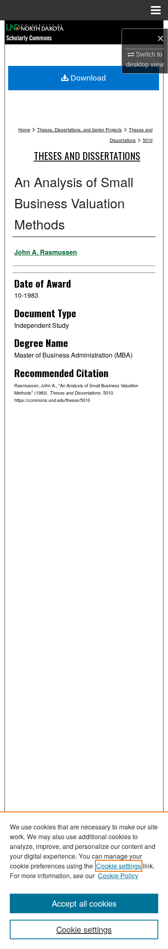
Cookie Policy (118, 875)
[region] (84, 880)
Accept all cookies (84, 903)
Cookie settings (118, 865)
